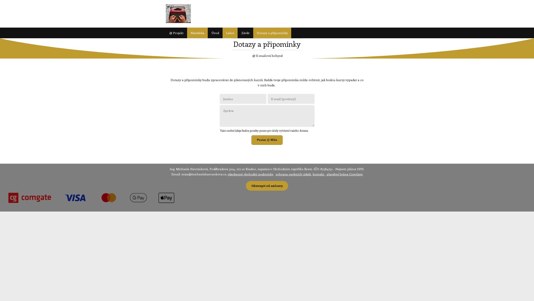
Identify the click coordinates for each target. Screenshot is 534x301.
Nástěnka (197, 33)
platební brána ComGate (345, 174)
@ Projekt (176, 33)
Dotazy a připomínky (272, 33)
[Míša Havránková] (178, 13)
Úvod (215, 33)
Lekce (230, 33)
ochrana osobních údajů (293, 174)
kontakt (319, 174)
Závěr (245, 33)
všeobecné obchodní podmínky (250, 174)
